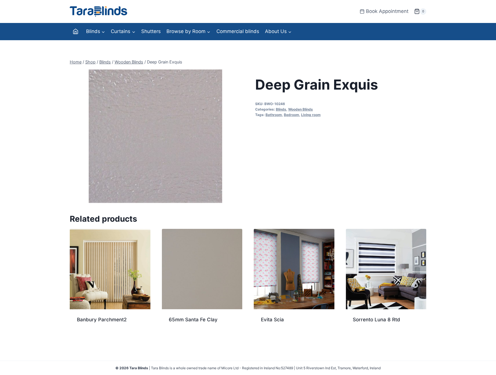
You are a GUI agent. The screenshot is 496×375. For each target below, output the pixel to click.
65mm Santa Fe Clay (193, 319)
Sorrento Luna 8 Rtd (376, 319)
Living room (311, 115)
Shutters (151, 31)
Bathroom (274, 115)
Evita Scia (272, 319)
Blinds (281, 109)
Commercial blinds (237, 31)
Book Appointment (387, 11)
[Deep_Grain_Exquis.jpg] (155, 136)
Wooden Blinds (300, 109)
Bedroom (291, 115)
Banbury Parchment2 (102, 319)
